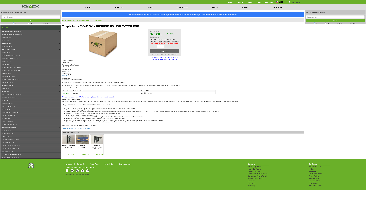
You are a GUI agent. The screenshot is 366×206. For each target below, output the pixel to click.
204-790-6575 (91, 125)
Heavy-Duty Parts (254, 171)
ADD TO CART (164, 51)
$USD (281, 2)
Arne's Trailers (314, 176)
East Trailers (313, 183)
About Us (69, 164)
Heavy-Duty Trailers (255, 169)
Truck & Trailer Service (255, 178)
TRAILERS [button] (119, 7)
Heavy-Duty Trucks (254, 166)
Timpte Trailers (314, 178)
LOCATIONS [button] (277, 7)
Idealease (312, 171)
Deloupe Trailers (314, 181)
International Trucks (315, 166)
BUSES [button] (149, 7)
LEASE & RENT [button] (182, 7)
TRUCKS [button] (87, 7)
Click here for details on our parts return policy (76, 128)
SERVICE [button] (245, 7)
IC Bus (311, 169)
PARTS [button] (215, 7)
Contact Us (81, 164)
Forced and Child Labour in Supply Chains (80, 167)
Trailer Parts (65, 75)
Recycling (251, 183)
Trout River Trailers (315, 185)
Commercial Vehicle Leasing (258, 174)
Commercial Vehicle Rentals (257, 176)
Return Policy (109, 164)
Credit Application (125, 164)
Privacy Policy (94, 164)
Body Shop (252, 181)
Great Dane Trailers (315, 174)
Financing (251, 185)
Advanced (353, 23)
